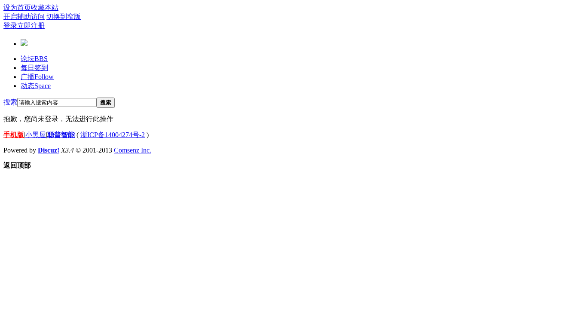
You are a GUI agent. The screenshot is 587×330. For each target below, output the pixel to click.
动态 (36, 85)
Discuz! (48, 150)
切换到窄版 (63, 16)
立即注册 (31, 25)
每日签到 (34, 67)
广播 (37, 76)
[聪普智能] (24, 42)
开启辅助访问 (24, 16)
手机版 (13, 134)
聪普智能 (61, 134)
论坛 (34, 58)
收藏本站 (44, 7)
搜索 (10, 102)
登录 (10, 25)
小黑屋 (35, 134)
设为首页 (17, 7)
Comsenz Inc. (132, 150)
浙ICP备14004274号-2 (112, 134)
